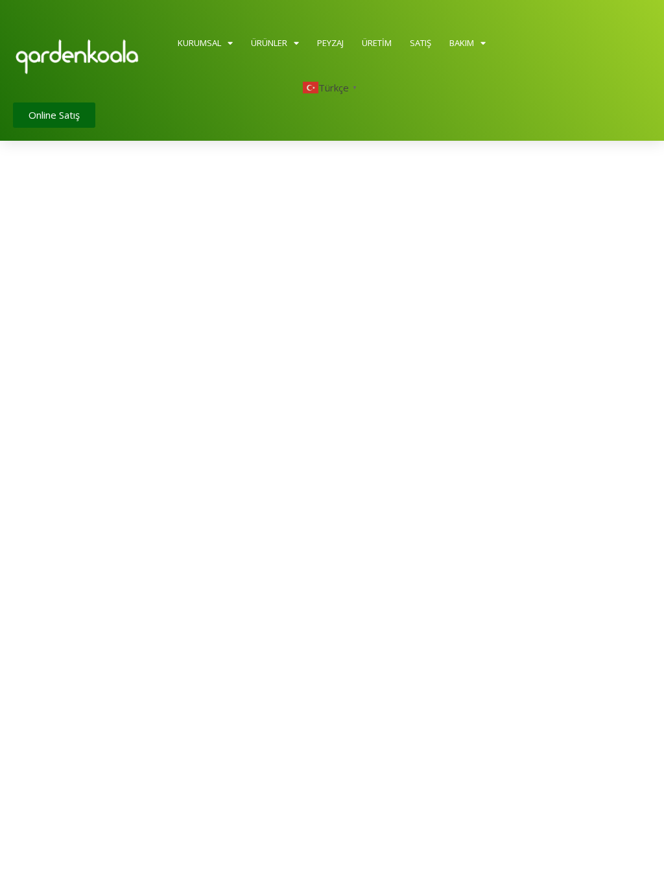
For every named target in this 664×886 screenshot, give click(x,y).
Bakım (461, 43)
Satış (420, 43)
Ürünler (269, 43)
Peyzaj (330, 43)
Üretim (377, 43)
